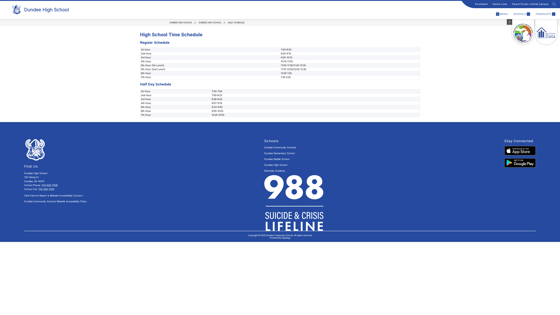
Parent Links (499, 4)
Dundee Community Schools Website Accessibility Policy (55, 201)
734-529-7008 (49, 185)
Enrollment (481, 4)
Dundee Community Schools (280, 147)
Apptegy (286, 238)
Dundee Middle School (276, 159)
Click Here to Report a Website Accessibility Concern (53, 195)
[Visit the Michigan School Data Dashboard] (546, 32)
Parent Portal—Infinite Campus (530, 4)
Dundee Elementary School (279, 153)
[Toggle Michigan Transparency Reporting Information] (509, 22)
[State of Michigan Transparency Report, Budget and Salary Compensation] (523, 32)
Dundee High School (181, 22)
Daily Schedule (236, 22)
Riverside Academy (274, 170)
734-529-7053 (46, 189)
